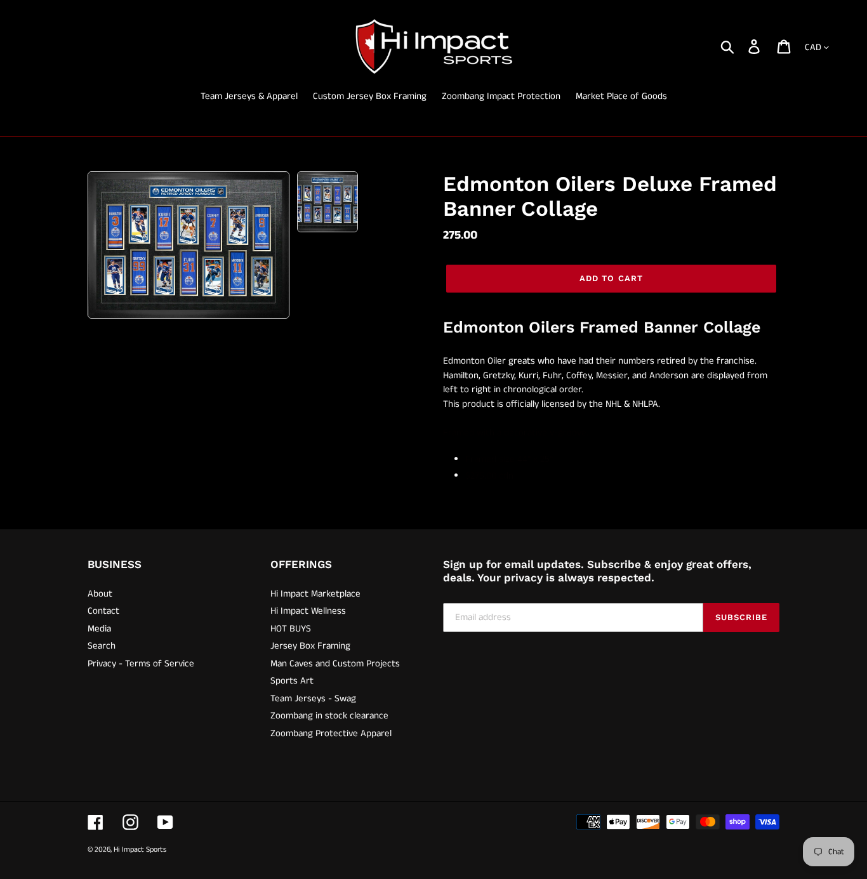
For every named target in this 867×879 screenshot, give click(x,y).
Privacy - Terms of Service (141, 663)
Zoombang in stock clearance (329, 715)
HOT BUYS (290, 628)
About (100, 593)
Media (99, 628)
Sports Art (292, 680)
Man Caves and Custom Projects (335, 663)
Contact (103, 611)
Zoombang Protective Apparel (331, 733)
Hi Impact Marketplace (315, 593)
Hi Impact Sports (140, 849)
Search (102, 645)
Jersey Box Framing (310, 645)
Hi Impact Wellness (308, 611)
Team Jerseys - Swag (313, 698)
